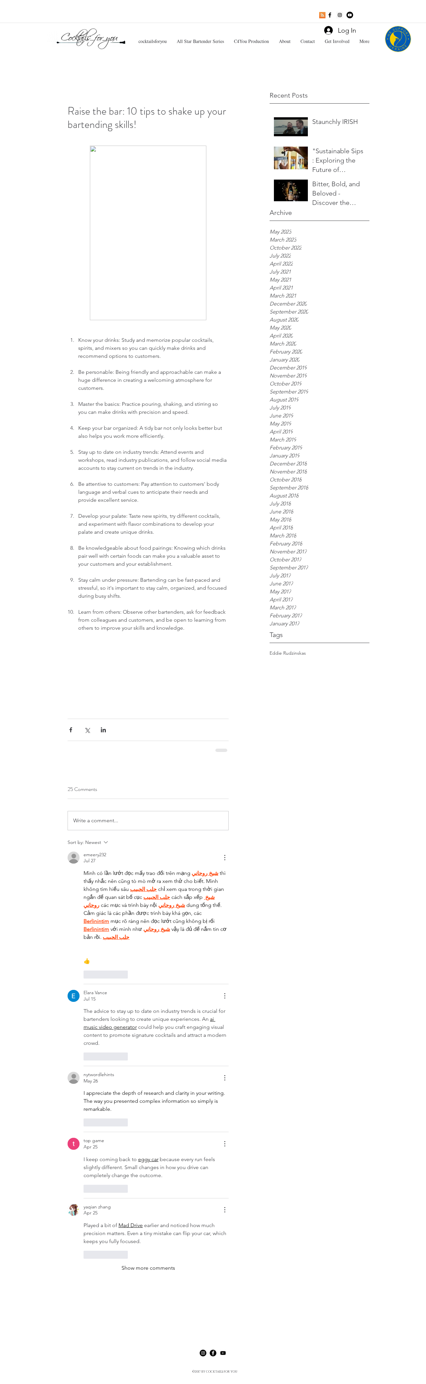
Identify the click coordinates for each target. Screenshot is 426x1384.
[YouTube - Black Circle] (349, 15)
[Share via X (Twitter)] (87, 730)
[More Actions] (225, 858)
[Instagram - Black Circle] (203, 1353)
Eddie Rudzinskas (288, 653)
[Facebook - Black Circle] (213, 1353)
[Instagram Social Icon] (339, 15)
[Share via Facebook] (71, 730)
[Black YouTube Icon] (223, 1353)
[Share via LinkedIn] (103, 730)
